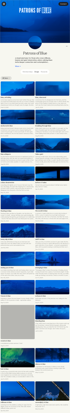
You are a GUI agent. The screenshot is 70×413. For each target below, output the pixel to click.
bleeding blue (40, 321)
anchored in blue (7, 126)
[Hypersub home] (4, 4)
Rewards (44, 72)
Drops (36, 72)
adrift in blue (39, 239)
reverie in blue (6, 341)
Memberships (28, 72)
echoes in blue (40, 296)
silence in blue (40, 364)
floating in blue (6, 211)
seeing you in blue (7, 268)
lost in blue (5, 369)
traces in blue (5, 296)
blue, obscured (40, 97)
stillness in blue (6, 402)
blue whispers (6, 154)
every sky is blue (7, 239)
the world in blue (41, 211)
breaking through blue (43, 126)
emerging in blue (41, 268)
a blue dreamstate (7, 183)
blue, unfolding (6, 97)
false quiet (39, 154)
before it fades (40, 183)
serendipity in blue (41, 402)
